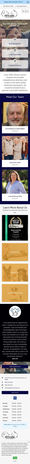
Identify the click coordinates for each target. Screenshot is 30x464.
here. (10, 455)
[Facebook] (15, 398)
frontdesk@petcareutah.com (12, 388)
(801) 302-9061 (15, 34)
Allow (15, 458)
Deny (15, 461)
